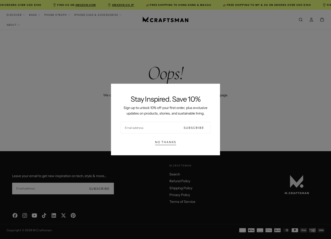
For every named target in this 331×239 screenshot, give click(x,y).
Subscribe (194, 128)
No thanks (165, 142)
